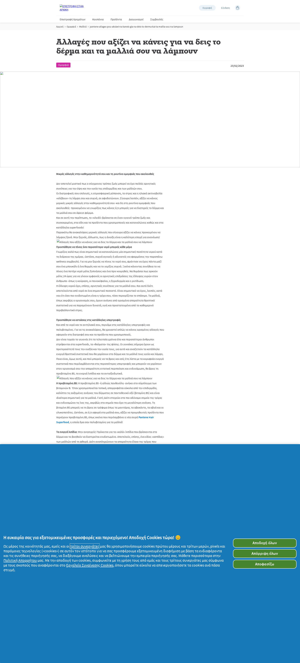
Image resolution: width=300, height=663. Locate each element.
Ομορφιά (71, 26)
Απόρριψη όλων (265, 553)
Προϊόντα (116, 19)
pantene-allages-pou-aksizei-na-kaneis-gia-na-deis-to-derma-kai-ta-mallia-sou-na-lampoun (136, 26)
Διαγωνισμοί (136, 19)
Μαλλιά (83, 26)
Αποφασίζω (264, 564)
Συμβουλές (156, 19)
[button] (207, 8)
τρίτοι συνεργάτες (84, 546)
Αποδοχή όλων (265, 543)
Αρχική (60, 26)
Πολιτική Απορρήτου (20, 560)
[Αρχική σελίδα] (74, 7)
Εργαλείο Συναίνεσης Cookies (89, 565)
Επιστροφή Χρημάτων (72, 19)
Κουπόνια (98, 19)
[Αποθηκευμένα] (237, 8)
